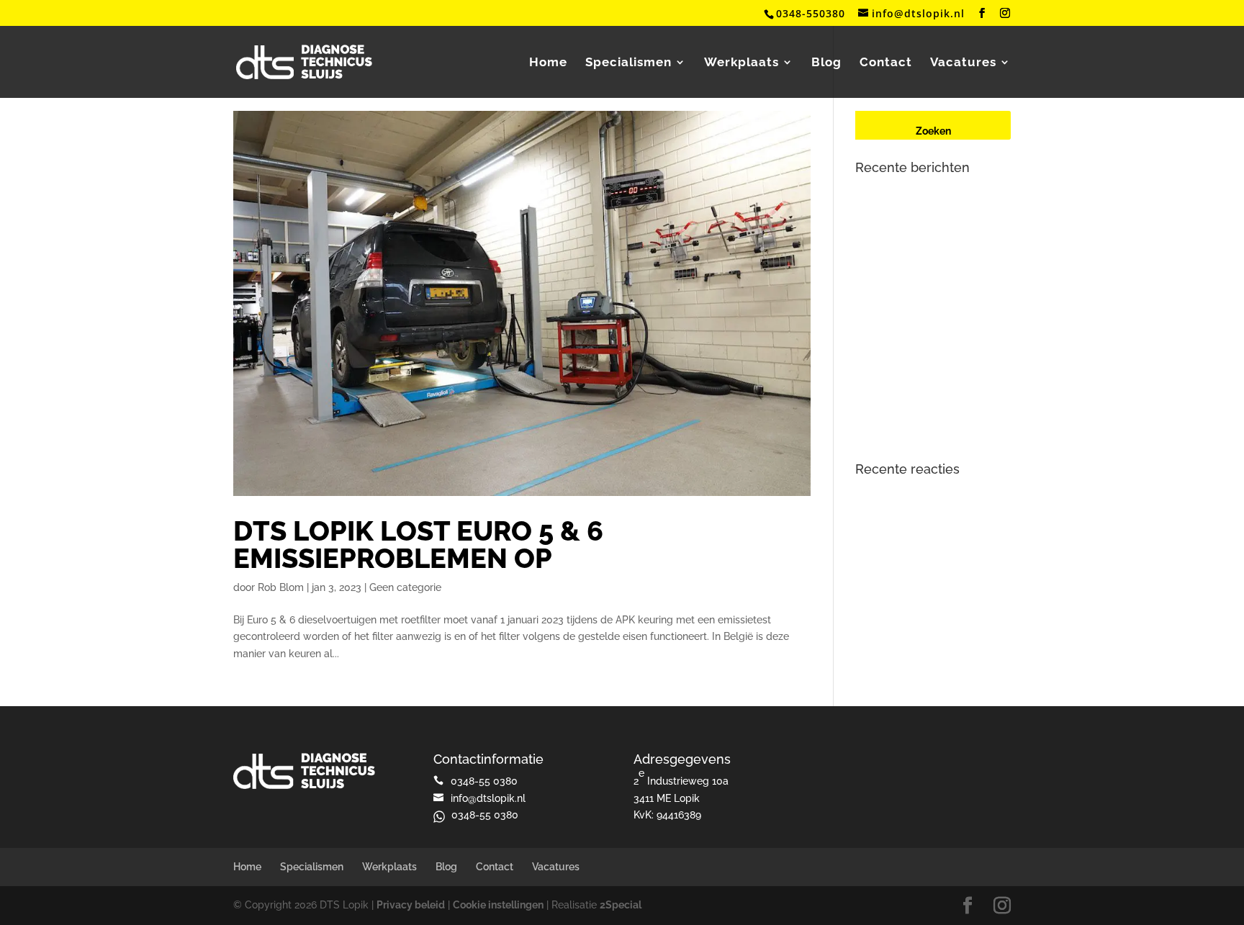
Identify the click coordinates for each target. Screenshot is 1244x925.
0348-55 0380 (484, 815)
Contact (886, 63)
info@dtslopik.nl (488, 798)
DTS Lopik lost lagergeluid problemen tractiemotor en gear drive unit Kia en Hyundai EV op (931, 415)
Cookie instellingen (498, 905)
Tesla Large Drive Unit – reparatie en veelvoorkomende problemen (928, 358)
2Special (620, 905)
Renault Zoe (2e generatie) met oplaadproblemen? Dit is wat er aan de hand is (929, 263)
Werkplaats (741, 63)
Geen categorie (405, 587)
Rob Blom (281, 587)
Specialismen (628, 63)
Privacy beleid (411, 905)
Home (548, 63)
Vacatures (963, 63)
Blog (826, 63)
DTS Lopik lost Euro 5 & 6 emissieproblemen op (418, 544)
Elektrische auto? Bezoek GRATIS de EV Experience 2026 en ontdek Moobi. (928, 207)
